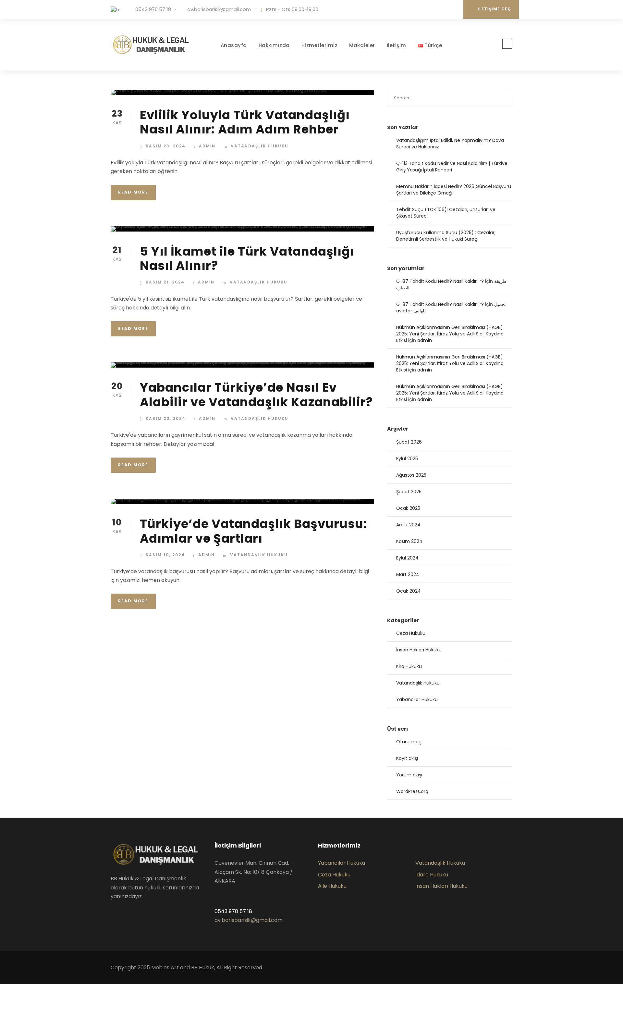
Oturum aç (408, 741)
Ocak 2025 (408, 508)
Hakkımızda (274, 45)
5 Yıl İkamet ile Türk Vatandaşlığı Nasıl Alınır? (247, 258)
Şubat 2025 (408, 491)
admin (207, 146)
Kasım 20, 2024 (166, 418)
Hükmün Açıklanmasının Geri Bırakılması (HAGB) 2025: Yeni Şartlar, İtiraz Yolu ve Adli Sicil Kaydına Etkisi (450, 334)
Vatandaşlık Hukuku (259, 146)
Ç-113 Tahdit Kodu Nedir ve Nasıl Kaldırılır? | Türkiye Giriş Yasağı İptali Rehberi (451, 166)
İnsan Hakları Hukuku (419, 650)
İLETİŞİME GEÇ (494, 9)
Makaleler (362, 45)
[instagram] (452, 9)
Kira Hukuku (409, 666)
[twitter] (442, 9)
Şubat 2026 (409, 442)
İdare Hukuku (431, 874)
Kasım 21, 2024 (165, 282)
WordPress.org (412, 791)
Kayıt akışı (407, 758)
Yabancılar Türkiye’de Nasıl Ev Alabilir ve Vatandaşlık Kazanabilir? (256, 394)
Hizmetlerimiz (319, 45)
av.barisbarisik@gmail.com (219, 9)
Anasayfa (234, 45)
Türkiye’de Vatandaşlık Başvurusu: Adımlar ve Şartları (253, 531)
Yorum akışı (409, 775)
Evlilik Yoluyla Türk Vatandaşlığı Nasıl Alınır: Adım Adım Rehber (245, 122)
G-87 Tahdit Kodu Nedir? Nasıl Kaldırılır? (440, 281)
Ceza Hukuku (410, 633)
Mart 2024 (407, 574)
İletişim (396, 45)
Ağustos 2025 (411, 475)
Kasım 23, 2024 (166, 146)
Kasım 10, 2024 (165, 555)
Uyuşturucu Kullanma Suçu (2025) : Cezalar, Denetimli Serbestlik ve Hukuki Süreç (445, 235)
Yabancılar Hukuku (417, 699)
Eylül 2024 (407, 558)
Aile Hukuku (332, 886)
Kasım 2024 (409, 541)
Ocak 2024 (408, 591)
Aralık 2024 (408, 525)
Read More (133, 192)
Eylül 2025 (407, 458)
